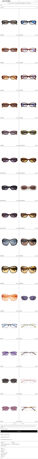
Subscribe (18, 456)
